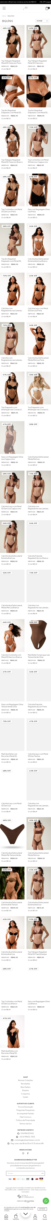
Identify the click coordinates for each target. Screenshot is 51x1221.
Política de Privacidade (25, 1120)
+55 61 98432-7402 (27, 1137)
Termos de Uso (25, 1124)
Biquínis (25, 1090)
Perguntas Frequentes (25, 1110)
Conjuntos (25, 1094)
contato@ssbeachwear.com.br (27, 1140)
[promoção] (25, 1212)
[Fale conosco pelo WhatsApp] (46, 1201)
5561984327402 (27, 1133)
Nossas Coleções (25, 1080)
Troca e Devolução (25, 1107)
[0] (47, 8)
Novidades (25, 1084)
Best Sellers (25, 1087)
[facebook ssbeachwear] (28, 1153)
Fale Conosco (25, 1117)
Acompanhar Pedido (25, 1114)
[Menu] (4, 8)
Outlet (25, 1097)
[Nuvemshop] (25, 1202)
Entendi (42, 1209)
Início (4, 16)
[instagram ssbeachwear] (23, 1153)
